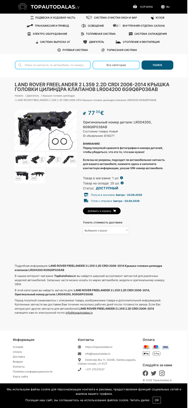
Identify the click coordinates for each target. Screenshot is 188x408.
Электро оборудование (50, 33)
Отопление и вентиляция (141, 41)
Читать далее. (140, 400)
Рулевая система (75, 49)
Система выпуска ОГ (55, 41)
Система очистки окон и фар (115, 17)
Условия (18, 346)
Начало (19, 95)
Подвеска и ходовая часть (55, 17)
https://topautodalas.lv (99, 346)
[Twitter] (153, 373)
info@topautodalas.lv (79, 312)
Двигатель (96, 41)
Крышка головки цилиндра (59, 95)
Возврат (18, 361)
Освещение (96, 25)
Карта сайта (20, 376)
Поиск (157, 65)
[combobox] (106, 230)
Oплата (17, 351)
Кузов (160, 17)
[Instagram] (162, 373)
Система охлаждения (150, 33)
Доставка (19, 356)
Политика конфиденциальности (32, 371)
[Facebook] (145, 373)
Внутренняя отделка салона (144, 25)
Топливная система (101, 33)
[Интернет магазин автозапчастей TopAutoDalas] (51, 6)
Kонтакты (19, 366)
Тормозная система (122, 49)
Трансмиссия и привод (52, 25)
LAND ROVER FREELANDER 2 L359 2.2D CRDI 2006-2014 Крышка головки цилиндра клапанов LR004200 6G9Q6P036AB (86, 100)
